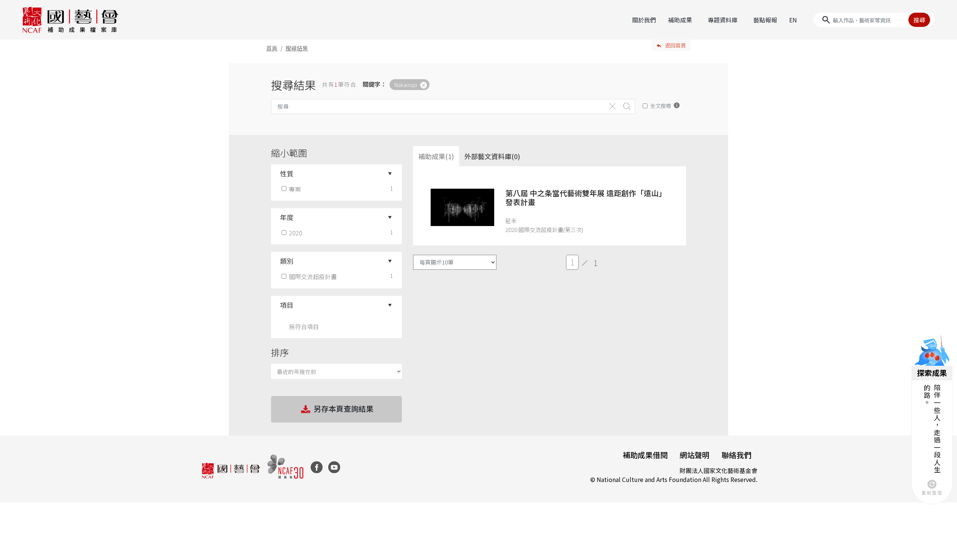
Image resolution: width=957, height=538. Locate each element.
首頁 (271, 48)
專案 (295, 189)
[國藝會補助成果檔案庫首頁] (70, 20)
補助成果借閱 (645, 454)
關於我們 (644, 19)
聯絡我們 (736, 454)
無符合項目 (304, 326)
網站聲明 (695, 454)
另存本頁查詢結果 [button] (343, 408)
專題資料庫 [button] (723, 19)
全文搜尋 (660, 105)
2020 (295, 232)
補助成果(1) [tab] (436, 156)
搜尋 (919, 19)
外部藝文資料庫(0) (492, 156)
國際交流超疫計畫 (313, 276)
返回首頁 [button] (675, 45)
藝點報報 (765, 19)
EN (793, 19)
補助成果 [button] (680, 19)
